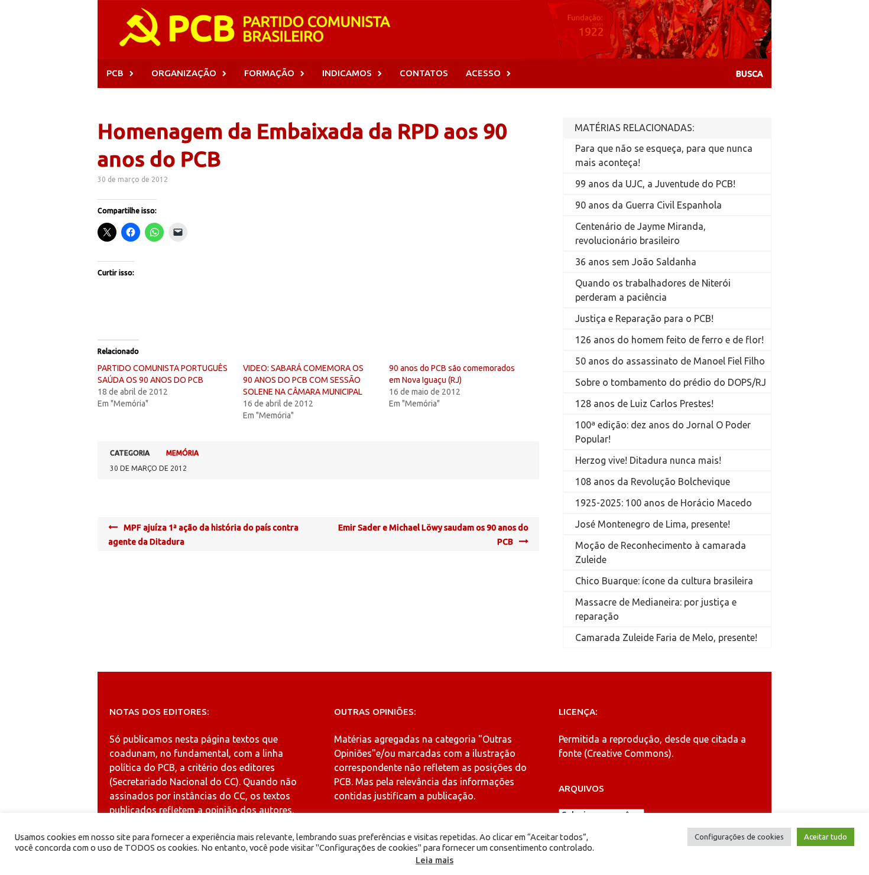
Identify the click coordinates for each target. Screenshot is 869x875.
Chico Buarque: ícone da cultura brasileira (664, 580)
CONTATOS (424, 73)
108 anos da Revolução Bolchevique (652, 481)
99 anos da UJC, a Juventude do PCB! (655, 183)
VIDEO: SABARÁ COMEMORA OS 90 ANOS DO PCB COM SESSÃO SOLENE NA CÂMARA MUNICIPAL (303, 379)
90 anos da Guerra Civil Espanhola (648, 205)
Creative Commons (628, 753)
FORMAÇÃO (269, 73)
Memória (182, 453)
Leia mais (434, 860)
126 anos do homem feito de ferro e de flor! (669, 339)
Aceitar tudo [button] (825, 836)
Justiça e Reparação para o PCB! (644, 318)
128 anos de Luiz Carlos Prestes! (644, 403)
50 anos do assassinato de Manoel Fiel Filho (670, 361)
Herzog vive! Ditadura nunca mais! (648, 460)
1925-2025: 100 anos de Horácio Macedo (663, 502)
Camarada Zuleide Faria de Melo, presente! (666, 637)
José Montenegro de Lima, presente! (652, 524)
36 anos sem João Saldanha (635, 261)
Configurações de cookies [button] (739, 836)
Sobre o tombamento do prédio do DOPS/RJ (670, 382)
